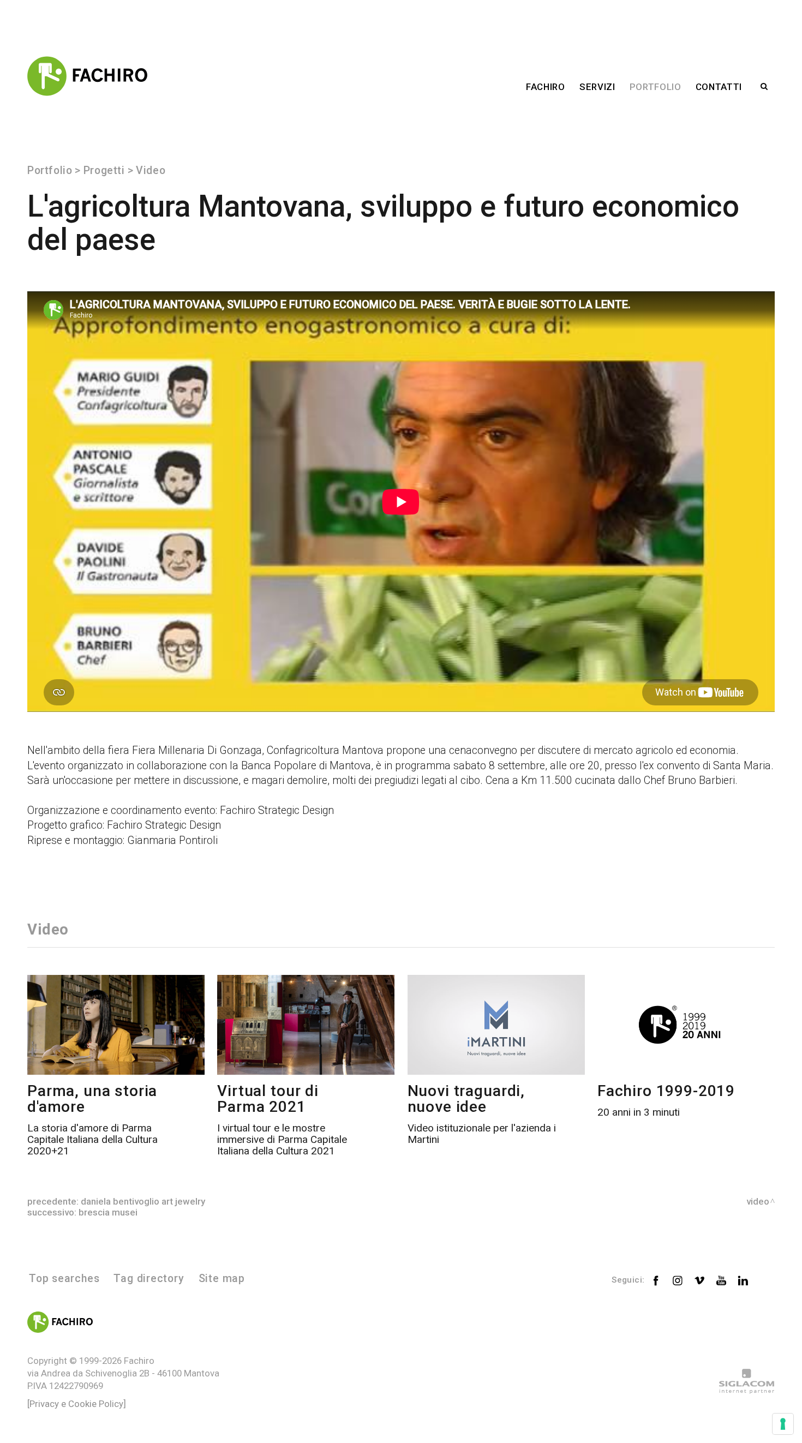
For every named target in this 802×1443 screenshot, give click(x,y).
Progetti (104, 170)
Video (150, 170)
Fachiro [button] (545, 86)
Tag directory (148, 1278)
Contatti (719, 86)
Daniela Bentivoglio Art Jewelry (143, 1201)
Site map (222, 1278)
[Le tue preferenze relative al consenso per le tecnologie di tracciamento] (783, 1424)
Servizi (597, 86)
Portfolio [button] (655, 86)
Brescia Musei (108, 1212)
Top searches (64, 1278)
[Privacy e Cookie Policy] (76, 1403)
